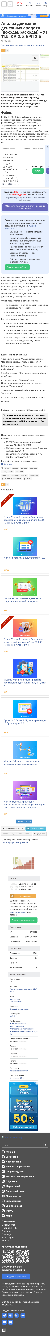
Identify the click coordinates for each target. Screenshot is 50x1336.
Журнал (10, 1152)
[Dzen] (22, 1316)
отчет (7, 468)
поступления (7, 472)
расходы (33, 468)
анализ (15, 468)
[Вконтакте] (10, 1316)
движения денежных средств (14, 475)
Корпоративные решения (20, 1176)
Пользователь (16, 1001)
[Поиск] (10, 4)
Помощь (6, 1234)
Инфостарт (6, 464)
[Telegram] (4, 1316)
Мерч (9, 1215)
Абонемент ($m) (17, 1078)
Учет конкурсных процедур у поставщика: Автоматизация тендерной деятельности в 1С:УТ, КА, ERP (25, 804)
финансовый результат (11, 479)
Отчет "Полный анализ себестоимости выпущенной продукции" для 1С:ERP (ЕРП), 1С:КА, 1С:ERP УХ (24, 642)
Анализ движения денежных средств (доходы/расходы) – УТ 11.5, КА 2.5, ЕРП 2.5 (24, 30)
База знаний (12, 1157)
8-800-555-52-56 (12, 1266)
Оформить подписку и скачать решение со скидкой (25, 207)
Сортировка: (16, 834)
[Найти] (45, 1145)
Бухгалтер (14, 999)
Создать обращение (16, 1276)
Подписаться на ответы (13, 828)
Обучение (11, 1181)
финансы (27, 479)
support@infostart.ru (13, 1270)
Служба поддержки (16, 1246)
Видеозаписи (13, 1201)
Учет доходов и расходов (21, 989)
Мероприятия (13, 1196)
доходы (24, 468)
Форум (9, 1210)
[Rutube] (10, 1323)
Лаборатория (13, 1161)
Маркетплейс (13, 1186)
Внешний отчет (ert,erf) (20, 1009)
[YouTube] (4, 1323)
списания (19, 472)
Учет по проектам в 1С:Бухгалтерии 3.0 (24, 557)
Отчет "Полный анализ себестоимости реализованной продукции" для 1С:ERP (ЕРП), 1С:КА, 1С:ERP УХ (24, 520)
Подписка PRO (9, 1228)
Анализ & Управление (18, 1166)
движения (34, 475)
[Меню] (4, 4)
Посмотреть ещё (24, 821)
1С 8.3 (12, 1016)
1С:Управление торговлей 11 (22, 1029)
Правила (6, 1231)
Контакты (7, 1240)
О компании (8, 1221)
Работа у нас (9, 1237)
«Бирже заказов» (18, 912)
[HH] (16, 1316)
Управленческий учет (19, 1071)
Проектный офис (15, 1191)
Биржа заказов (14, 1206)
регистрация (9, 842)
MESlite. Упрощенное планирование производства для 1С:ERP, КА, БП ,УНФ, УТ (25, 682)
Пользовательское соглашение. (17, 1292)
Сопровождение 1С (16, 1171)
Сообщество (8, 1224)
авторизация (22, 842)
